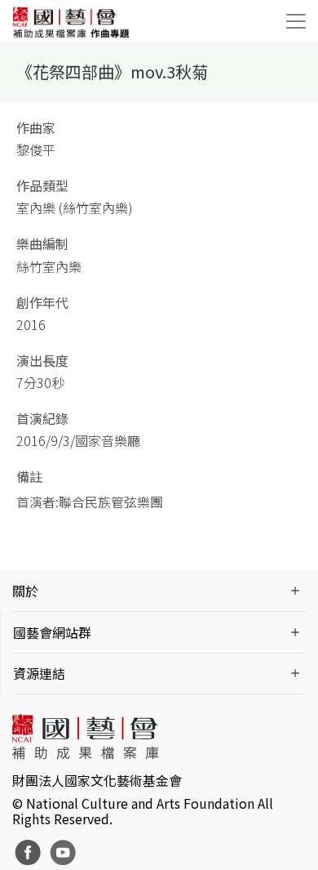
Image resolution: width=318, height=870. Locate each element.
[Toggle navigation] (296, 21)
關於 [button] (25, 590)
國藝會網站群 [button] (52, 632)
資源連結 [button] (39, 673)
